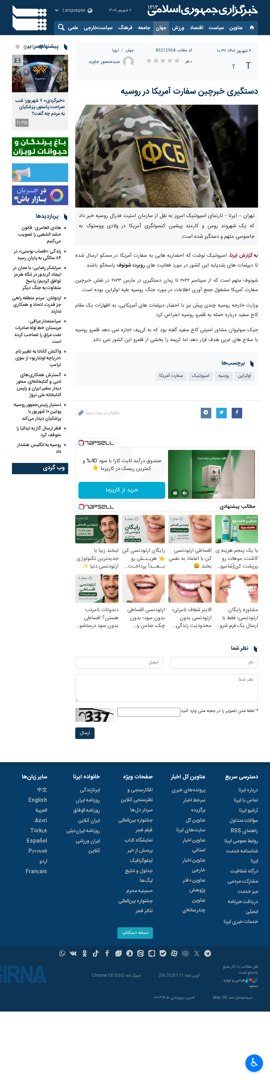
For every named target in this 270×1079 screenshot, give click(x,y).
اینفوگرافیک (141, 861)
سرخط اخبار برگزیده (194, 805)
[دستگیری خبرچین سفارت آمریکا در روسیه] (166, 156)
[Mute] (185, 493)
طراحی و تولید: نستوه (240, 983)
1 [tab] (41, 47)
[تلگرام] (208, 954)
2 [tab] (33, 47)
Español (37, 841)
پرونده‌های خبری (188, 790)
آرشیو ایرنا (248, 810)
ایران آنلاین (89, 821)
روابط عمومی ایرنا (241, 841)
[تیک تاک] (96, 954)
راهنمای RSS (244, 831)
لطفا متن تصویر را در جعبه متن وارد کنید (219, 711)
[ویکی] (73, 954)
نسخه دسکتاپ (135, 933)
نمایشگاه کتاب (139, 840)
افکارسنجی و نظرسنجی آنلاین (137, 795)
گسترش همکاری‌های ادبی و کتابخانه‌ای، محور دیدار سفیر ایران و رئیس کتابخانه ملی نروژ (39, 385)
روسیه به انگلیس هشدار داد (39, 448)
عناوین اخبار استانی (193, 845)
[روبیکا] (185, 954)
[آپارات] (174, 954)
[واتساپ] (62, 954)
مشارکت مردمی (242, 881)
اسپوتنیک (201, 376)
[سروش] (129, 954)
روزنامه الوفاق (86, 810)
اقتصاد (196, 28)
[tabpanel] (40, 92)
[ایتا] (141, 954)
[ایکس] (196, 954)
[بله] (163, 954)
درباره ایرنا (248, 790)
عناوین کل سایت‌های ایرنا (190, 825)
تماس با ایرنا (246, 800)
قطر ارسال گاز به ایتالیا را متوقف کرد (39, 432)
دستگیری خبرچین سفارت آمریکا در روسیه (189, 92)
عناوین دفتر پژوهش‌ (194, 885)
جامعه (144, 28)
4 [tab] (17, 47)
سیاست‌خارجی (98, 28)
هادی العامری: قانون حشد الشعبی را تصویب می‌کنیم (39, 234)
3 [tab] (25, 47)
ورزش (178, 28)
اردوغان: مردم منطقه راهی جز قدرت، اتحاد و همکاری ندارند (36, 304)
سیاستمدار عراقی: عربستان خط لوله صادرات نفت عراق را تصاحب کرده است (37, 332)
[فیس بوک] (107, 954)
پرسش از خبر (140, 850)
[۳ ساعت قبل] (40, 73)
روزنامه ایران (88, 800)
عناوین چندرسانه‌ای (193, 905)
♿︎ (254, 1062)
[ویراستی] (118, 954)
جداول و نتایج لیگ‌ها (139, 876)
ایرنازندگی (90, 790)
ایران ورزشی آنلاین (88, 846)
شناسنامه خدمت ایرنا (242, 856)
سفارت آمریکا (171, 376)
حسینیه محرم (139, 891)
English (37, 800)
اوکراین (244, 376)
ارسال (85, 733)
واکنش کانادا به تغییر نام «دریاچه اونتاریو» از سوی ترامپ (38, 358)
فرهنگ (125, 28)
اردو (43, 861)
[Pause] (175, 493)
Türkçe (38, 831)
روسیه (223, 376)
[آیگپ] (151, 954)
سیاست (216, 28)
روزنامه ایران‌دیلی (83, 831)
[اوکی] (84, 954)
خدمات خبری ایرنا (241, 922)
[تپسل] (81, 442)
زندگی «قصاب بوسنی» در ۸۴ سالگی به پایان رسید (37, 255)
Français (36, 872)
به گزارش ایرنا (244, 255)
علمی (73, 28)
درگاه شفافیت (244, 871)
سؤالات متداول (243, 821)
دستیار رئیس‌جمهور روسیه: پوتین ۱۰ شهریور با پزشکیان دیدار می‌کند (37, 411)
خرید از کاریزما (121, 490)
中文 (42, 790)
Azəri (41, 821)
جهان (161, 28)
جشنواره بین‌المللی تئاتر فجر (135, 906)
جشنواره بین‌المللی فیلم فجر (135, 825)
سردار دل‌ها (141, 810)
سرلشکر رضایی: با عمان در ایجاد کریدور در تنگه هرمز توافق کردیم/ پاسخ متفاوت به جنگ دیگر (37, 278)
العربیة (41, 810)
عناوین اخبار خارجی (193, 865)
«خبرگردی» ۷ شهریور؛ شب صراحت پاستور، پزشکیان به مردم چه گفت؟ (40, 107)
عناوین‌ (236, 28)
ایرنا (202, 11)
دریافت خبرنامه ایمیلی (243, 907)
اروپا (115, 50)
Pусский (37, 851)
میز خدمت (248, 892)
